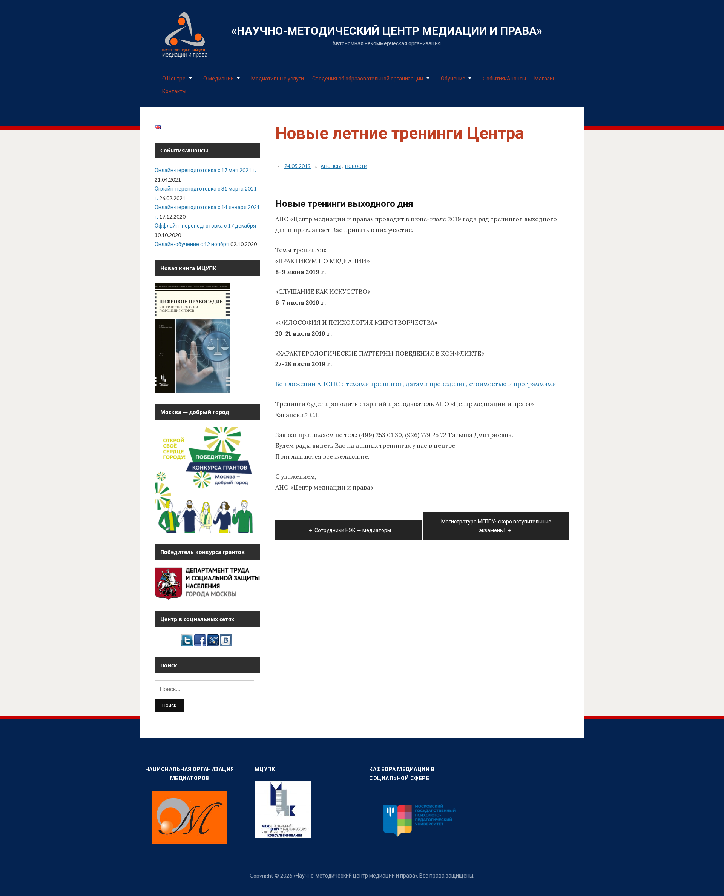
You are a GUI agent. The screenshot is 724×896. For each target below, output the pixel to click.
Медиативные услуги (277, 78)
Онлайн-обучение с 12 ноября (192, 244)
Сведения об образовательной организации (367, 78)
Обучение (453, 78)
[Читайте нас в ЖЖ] (213, 639)
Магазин (545, 78)
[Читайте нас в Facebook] (200, 639)
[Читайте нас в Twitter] (187, 639)
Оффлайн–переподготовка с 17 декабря (205, 225)
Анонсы (331, 166)
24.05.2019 (297, 166)
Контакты (174, 91)
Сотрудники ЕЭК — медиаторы (352, 530)
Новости (356, 166)
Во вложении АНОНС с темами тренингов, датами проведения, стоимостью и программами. (416, 384)
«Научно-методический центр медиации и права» (386, 30)
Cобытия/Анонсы (504, 78)
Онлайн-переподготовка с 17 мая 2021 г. (205, 170)
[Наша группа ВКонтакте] (226, 639)
